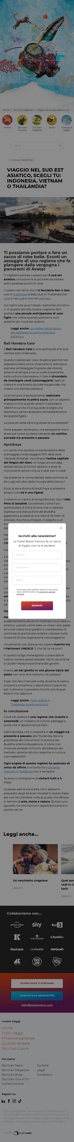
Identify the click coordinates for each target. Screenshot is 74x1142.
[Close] (61, 528)
